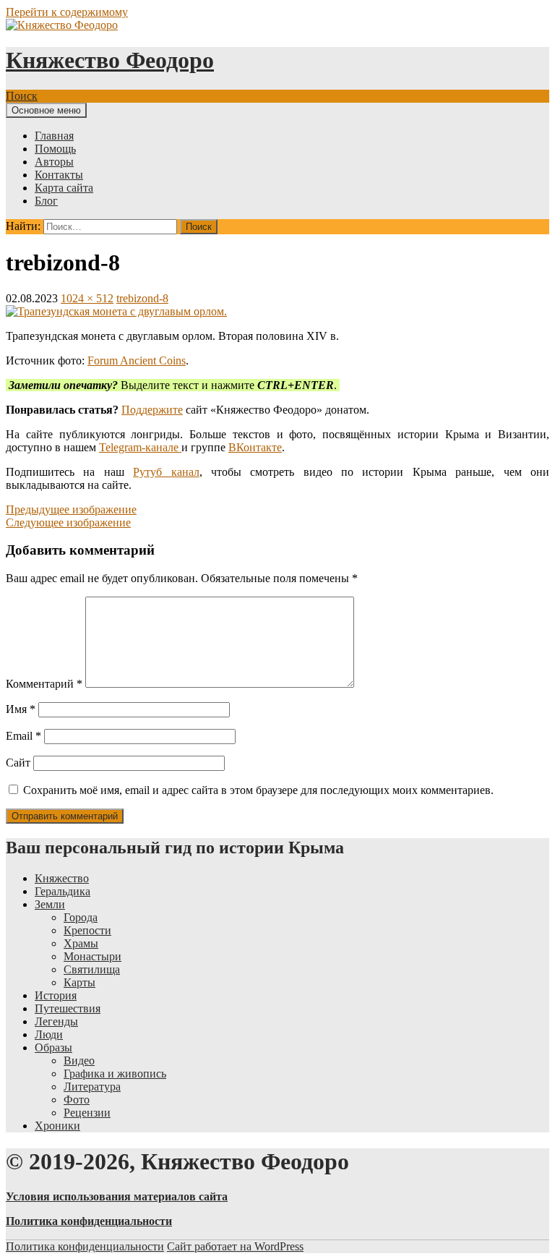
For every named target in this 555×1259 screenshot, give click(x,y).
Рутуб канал (166, 472)
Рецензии (87, 1112)
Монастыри (92, 956)
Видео (79, 1060)
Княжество (62, 878)
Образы (53, 1047)
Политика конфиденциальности (85, 1246)
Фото (77, 1099)
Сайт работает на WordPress (235, 1246)
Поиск (22, 96)
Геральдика (62, 891)
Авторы (54, 161)
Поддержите (152, 410)
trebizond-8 (142, 298)
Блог (46, 201)
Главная (54, 135)
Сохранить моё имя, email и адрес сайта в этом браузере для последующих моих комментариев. (258, 790)
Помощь (55, 148)
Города (81, 917)
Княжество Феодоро (110, 60)
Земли (50, 904)
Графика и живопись (115, 1073)
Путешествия (67, 1008)
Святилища (92, 969)
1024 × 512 (87, 298)
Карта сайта (64, 188)
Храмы (81, 943)
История (56, 995)
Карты (79, 982)
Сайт (18, 762)
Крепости (87, 930)
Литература (92, 1086)
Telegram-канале (140, 447)
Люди (49, 1034)
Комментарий (44, 684)
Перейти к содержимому (67, 12)
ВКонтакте (255, 447)
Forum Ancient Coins (136, 360)
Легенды (56, 1021)
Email (23, 736)
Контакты (59, 174)
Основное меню (46, 110)
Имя (20, 709)
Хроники (57, 1125)
